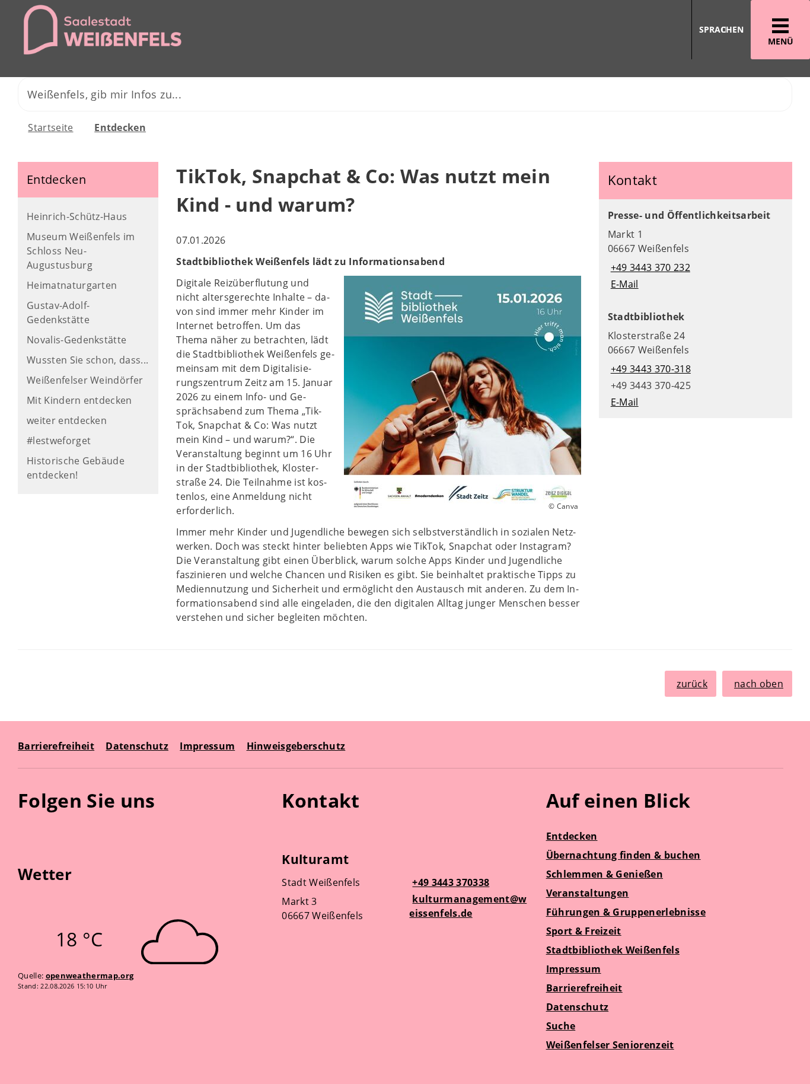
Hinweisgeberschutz (296, 746)
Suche (561, 1025)
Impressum (207, 746)
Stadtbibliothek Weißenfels (613, 950)
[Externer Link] (29, 835)
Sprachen (721, 29)
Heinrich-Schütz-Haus (77, 216)
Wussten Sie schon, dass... (87, 359)
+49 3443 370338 (449, 882)
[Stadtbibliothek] (695, 359)
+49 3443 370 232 (649, 267)
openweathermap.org (90, 975)
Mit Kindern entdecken (79, 400)
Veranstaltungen (587, 893)
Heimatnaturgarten (72, 285)
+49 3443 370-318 (649, 368)
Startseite (50, 127)
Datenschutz (137, 746)
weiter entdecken (67, 420)
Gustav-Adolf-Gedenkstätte (58, 312)
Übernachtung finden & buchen (623, 855)
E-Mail (623, 284)
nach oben (758, 683)
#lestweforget (59, 440)
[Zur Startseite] (198, 30)
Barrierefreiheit (56, 746)
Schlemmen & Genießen (604, 874)
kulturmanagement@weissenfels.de (468, 906)
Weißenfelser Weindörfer (85, 380)
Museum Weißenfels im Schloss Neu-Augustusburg (81, 251)
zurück (692, 683)
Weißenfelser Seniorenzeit (610, 1044)
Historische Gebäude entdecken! (76, 468)
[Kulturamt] (405, 888)
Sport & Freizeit (583, 931)
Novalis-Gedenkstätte (76, 339)
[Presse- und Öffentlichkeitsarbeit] (695, 249)
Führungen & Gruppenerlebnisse (626, 912)
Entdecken (120, 127)
